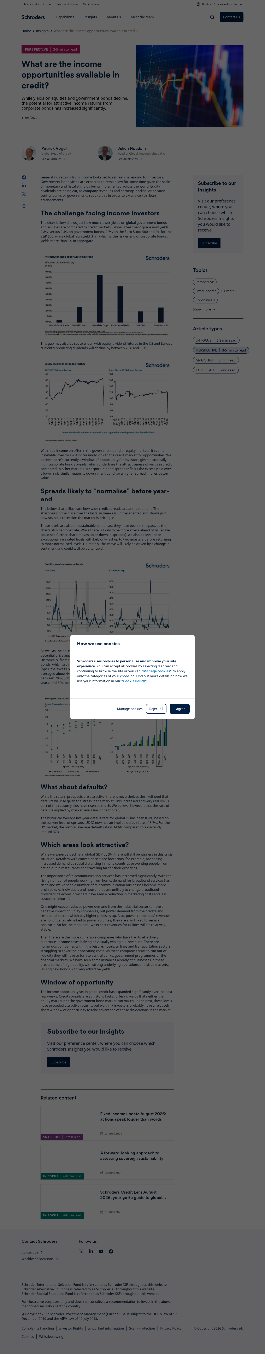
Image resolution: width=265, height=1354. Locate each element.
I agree (179, 709)
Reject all (156, 709)
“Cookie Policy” (134, 681)
